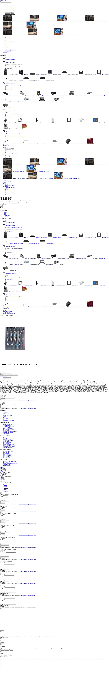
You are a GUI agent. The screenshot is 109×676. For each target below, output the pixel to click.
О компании (5, 36)
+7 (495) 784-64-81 (4, 218)
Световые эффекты (6, 443)
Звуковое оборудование (9, 4)
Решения (4, 11)
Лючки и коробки (6, 452)
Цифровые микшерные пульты (9, 313)
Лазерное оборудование (7, 441)
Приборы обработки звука (8, 428)
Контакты (5, 52)
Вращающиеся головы (7, 439)
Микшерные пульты (7, 312)
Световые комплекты (7, 442)
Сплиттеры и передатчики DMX (9, 445)
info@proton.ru (15, 203)
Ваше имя (2, 396)
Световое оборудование (9, 5)
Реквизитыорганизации (2, 480)
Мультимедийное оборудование (11, 153)
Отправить (3, 399)
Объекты (6, 40)
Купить (7, 637)
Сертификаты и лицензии (10, 43)
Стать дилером (8, 37)
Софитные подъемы (7, 464)
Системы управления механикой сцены (10, 463)
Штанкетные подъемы (7, 465)
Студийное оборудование (8, 432)
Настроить (2, 637)
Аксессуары (5, 437)
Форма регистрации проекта (10, 193)
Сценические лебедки (7, 455)
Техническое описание (7, 378)
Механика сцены (8, 7)
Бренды (4, 38)
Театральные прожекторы (8, 447)
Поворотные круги (6, 462)
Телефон (2, 397)
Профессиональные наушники (9, 429)
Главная (4, 310)
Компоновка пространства (10, 14)
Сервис (6, 44)
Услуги (4, 35)
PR (5, 47)
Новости (6, 45)
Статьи (6, 46)
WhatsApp (2, 478)
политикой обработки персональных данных (27, 400)
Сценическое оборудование (10, 6)
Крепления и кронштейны (8, 451)
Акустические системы (7, 424)
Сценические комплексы (7, 454)
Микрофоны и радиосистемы (8, 426)
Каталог (4, 3)
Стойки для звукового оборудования (10, 431)
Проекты (4, 39)
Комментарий (3, 500)
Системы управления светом (8, 444)
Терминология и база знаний (8, 420)
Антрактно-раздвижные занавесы (9, 461)
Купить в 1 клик (3, 376)
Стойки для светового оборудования (10, 446)
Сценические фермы (7, 457)
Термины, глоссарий (9, 192)
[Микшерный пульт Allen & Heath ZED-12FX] (15, 361)
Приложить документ (4, 501)
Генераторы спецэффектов (8, 440)
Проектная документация (10, 41)
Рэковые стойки (6, 430)
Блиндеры (5, 438)
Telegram (2, 477)
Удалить (6, 656)
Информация (5, 42)
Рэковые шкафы (6, 453)
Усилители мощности (7, 433)
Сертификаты (5, 418)
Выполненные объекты (7, 415)
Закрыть (2, 630)
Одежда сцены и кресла (9, 152)
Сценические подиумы (7, 456)
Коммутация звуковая (7, 425)
